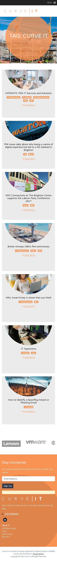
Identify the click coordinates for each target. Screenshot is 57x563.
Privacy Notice (38, 554)
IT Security (28, 407)
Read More (29, 105)
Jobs (33, 353)
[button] (49, 2)
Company (25, 353)
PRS (25, 101)
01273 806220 (11, 514)
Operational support (41, 97)
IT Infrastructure (13, 97)
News (31, 154)
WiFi (31, 101)
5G (25, 154)
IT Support (27, 97)
